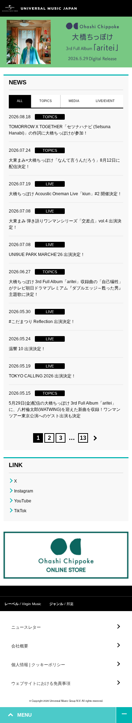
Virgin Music (31, 604)
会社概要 (19, 646)
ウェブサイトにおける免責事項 (40, 683)
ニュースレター (26, 627)
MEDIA (74, 101)
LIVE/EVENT (105, 101)
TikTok (20, 510)
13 (83, 438)
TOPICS (45, 101)
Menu (124, 8)
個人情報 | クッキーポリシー (38, 664)
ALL (20, 101)
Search (108, 8)
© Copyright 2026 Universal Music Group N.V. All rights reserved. (66, 701)
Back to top (124, 715)
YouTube (22, 500)
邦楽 (70, 604)
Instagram (23, 491)
